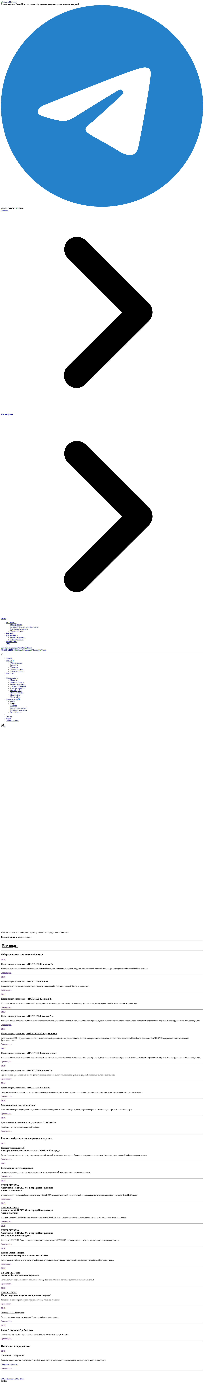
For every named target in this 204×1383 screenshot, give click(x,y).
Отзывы (9, 716)
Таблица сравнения (18, 686)
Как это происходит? (18, 708)
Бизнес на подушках (18, 710)
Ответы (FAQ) (16, 691)
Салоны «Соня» (12, 721)
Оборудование (16, 663)
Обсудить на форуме (9, 1364)
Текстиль (14, 667)
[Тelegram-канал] (102, 206)
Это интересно (7, 414)
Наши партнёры (16, 693)
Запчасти (14, 665)
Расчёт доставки (16, 671)
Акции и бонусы (17, 682)
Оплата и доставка (17, 684)
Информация (11, 678)
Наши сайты (15, 695)
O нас (12, 702)
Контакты (10, 673)
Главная (4, 210)
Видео (3, 619)
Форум (8, 718)
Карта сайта (15, 697)
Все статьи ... (15, 712)
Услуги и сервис (16, 669)
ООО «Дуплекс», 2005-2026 (12, 1379)
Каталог (9, 661)
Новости (13, 680)
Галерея (13, 706)
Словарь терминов (17, 689)
